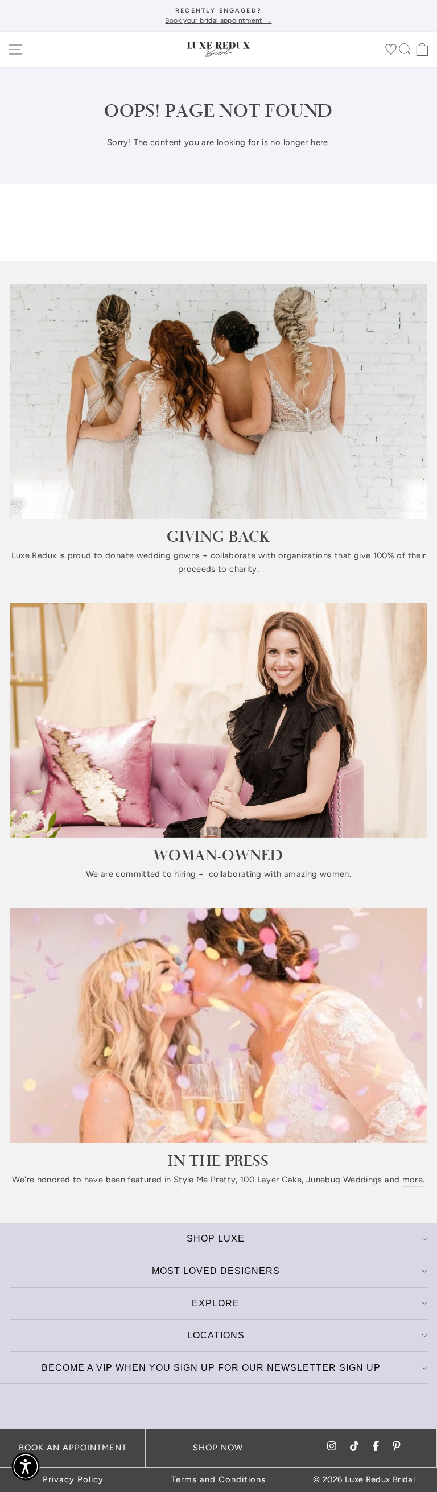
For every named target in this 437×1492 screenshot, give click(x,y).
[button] (25, 1466)
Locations (216, 1335)
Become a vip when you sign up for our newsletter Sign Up (211, 1368)
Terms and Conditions (218, 1479)
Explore (216, 1303)
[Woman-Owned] (218, 720)
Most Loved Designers (216, 1271)
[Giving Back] (218, 401)
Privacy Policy (73, 1479)
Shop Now (218, 1447)
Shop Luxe (216, 1238)
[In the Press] (218, 1025)
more (412, 1179)
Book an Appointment (73, 1447)
